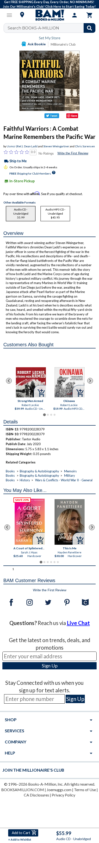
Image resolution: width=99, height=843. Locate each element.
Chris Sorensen (85, 146)
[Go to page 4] (55, 415)
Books (10, 471)
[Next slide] (90, 381)
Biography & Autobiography (39, 471)
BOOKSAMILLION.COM (22, 789)
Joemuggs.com (59, 789)
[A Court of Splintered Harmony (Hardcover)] (30, 522)
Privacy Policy (63, 795)
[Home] (49, 15)
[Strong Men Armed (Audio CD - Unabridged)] (31, 382)
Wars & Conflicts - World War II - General (64, 480)
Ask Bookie (37, 44)
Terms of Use (85, 789)
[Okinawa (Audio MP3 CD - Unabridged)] (69, 382)
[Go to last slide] (9, 381)
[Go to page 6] (58, 562)
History (25, 480)
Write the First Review (72, 153)
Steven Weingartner (56, 146)
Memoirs (70, 471)
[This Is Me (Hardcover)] (70, 522)
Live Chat (78, 623)
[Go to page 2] (48, 415)
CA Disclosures (36, 795)
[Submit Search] (89, 28)
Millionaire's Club (63, 44)
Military (69, 475)
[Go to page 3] (51, 415)
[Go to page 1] (44, 414)
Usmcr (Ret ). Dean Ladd (22, 146)
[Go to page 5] (55, 562)
